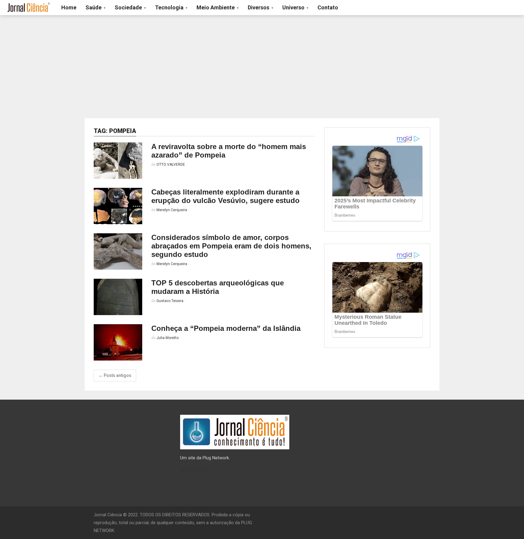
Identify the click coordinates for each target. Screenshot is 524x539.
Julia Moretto (167, 338)
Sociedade (129, 7)
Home (68, 7)
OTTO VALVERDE (170, 164)
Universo (294, 7)
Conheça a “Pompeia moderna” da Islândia (226, 328)
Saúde (94, 7)
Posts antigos (115, 375)
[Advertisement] (262, 66)
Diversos (259, 7)
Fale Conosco (194, 470)
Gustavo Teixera (169, 301)
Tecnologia (170, 7)
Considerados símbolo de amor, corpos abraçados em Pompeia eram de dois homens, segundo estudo (231, 245)
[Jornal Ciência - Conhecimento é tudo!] (28, 7)
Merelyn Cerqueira (171, 210)
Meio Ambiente (216, 7)
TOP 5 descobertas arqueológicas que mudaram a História (217, 287)
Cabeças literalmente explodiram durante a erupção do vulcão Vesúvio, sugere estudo (225, 196)
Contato (327, 7)
